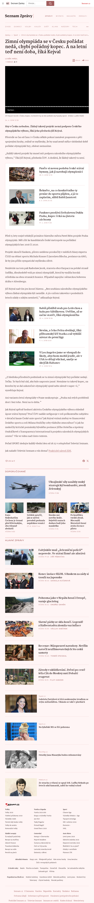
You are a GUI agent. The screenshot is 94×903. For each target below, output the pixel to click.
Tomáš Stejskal (59, 656)
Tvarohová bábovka (12, 846)
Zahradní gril (43, 871)
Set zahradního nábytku (76, 868)
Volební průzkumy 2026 (13, 815)
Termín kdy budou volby (14, 822)
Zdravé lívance (10, 843)
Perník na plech (11, 852)
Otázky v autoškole (70, 849)
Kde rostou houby (59, 859)
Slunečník (53, 868)
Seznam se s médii (51, 900)
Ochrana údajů (20, 896)
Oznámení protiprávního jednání (64, 896)
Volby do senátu (11, 825)
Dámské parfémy (59, 877)
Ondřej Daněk (58, 605)
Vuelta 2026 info (40, 812)
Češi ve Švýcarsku (40, 846)
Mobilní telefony (32, 877)
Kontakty (57, 891)
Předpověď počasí (45, 859)
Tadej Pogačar (39, 822)
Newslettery (79, 900)
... (87, 26)
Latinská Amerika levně (42, 849)
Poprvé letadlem (40, 840)
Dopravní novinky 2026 (71, 843)
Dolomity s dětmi (40, 852)
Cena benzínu (72, 859)
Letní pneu (71, 877)
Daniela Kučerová (60, 581)
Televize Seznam (35, 900)
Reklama (75, 891)
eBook (77, 60)
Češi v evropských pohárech (46, 862)
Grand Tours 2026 (40, 828)
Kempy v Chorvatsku (41, 836)
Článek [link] (10, 73)
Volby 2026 (9, 812)
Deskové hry (81, 877)
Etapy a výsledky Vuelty (42, 815)
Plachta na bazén (32, 868)
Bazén (22, 868)
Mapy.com (33, 859)
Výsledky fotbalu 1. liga (71, 815)
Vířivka (51, 871)
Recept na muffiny (12, 840)
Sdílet (87, 60)
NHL (64, 828)
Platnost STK (67, 852)
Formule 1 (66, 825)
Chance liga (67, 812)
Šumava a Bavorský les (42, 843)
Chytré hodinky (44, 880)
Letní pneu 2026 (69, 836)
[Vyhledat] (50, 3)
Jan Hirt (37, 819)
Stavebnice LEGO (45, 877)
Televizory (33, 880)
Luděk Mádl (11, 59)
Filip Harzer (57, 680)
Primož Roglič (39, 825)
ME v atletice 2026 (69, 822)
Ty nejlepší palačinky (12, 836)
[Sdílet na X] (87, 461)
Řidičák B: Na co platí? (71, 846)
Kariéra (38, 891)
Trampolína (44, 868)
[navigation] (3, 3)
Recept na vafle (10, 849)
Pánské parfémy (57, 880)
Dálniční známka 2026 (71, 840)
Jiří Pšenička (58, 557)
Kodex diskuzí (66, 900)
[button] (47, 86)
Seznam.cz (86, 3)
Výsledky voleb (10, 819)
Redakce (66, 891)
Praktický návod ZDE (60, 451)
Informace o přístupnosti (38, 896)
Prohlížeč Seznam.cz (17, 900)
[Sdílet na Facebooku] (83, 461)
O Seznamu (29, 891)
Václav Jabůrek (59, 629)
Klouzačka (62, 868)
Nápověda (47, 891)
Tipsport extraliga (69, 819)
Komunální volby (11, 828)
